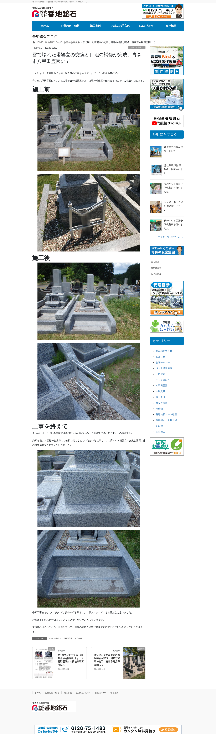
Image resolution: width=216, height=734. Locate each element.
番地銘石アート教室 (166, 414)
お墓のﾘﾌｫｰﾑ (100, 692)
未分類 (159, 408)
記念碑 (159, 426)
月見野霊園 (156, 268)
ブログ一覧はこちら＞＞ (171, 237)
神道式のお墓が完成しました (173, 149)
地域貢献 (160, 391)
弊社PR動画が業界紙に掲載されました (173, 169)
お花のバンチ (163, 362)
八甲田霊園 (67, 638)
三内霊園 (155, 261)
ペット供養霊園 (164, 368)
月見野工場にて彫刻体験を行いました (173, 206)
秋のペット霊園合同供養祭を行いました (173, 224)
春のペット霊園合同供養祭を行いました (173, 188)
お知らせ (160, 356)
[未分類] (43, 663)
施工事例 (78, 638)
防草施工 (160, 432)
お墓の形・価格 (52, 692)
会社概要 (114, 692)
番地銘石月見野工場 (166, 420)
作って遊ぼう (163, 380)
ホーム (38, 692)
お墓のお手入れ (137, 47)
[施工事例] (134, 655)
